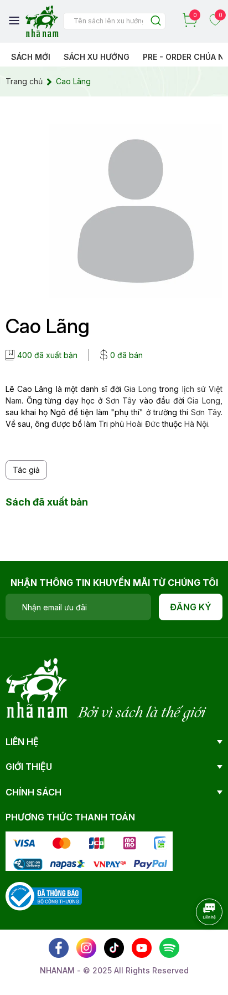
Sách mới (30, 57)
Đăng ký (190, 607)
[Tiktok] (114, 948)
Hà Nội (196, 423)
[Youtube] (142, 948)
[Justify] (156, 21)
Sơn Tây (121, 400)
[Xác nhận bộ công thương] (44, 895)
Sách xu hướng (96, 57)
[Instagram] (86, 948)
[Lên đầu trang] (197, 942)
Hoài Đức (143, 423)
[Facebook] (59, 948)
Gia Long (140, 389)
